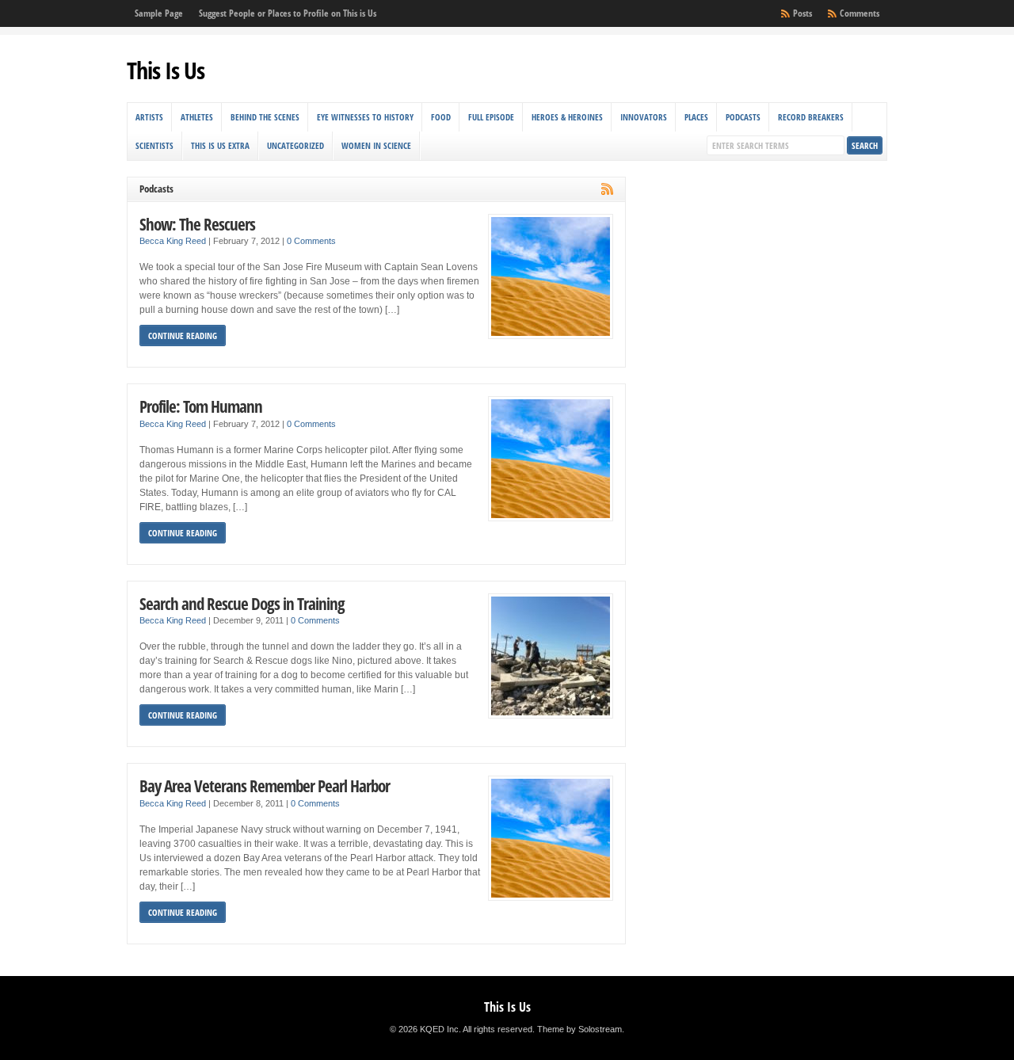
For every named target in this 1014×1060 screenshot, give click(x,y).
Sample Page (159, 13)
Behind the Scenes (265, 117)
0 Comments (311, 241)
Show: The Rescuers (197, 223)
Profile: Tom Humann (200, 406)
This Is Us (165, 70)
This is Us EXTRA (220, 145)
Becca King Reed (172, 241)
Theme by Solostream (579, 1029)
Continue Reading (182, 335)
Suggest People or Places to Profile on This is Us (287, 13)
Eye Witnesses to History (365, 117)
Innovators (643, 117)
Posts (802, 13)
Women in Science (376, 145)
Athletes (197, 117)
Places (696, 117)
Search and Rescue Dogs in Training (242, 603)
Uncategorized (295, 145)
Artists (149, 117)
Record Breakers (811, 117)
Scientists (154, 145)
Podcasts (743, 117)
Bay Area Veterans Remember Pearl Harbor (264, 785)
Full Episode (491, 117)
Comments (859, 13)
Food (441, 117)
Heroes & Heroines (567, 117)
